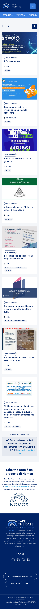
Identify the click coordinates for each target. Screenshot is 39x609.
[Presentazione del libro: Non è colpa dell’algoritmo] (19, 237)
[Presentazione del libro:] (19, 339)
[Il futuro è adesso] (19, 43)
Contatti (29, 584)
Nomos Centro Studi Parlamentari (17, 487)
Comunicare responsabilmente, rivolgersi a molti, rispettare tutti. (19, 309)
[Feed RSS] (34, 26)
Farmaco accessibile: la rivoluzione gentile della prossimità (15, 110)
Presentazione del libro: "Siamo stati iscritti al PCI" (19, 359)
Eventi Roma (20, 15)
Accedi (21, 450)
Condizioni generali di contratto (20, 576)
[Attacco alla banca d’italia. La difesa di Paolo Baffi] (19, 189)
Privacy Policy (13, 584)
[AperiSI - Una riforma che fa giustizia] (19, 140)
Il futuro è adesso (12, 61)
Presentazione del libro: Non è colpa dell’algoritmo (18, 257)
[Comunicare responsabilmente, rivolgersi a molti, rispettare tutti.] (19, 288)
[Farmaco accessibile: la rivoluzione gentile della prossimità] (19, 89)
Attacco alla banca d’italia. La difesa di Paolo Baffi (18, 208)
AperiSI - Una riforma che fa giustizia (17, 160)
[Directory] (14, 5)
